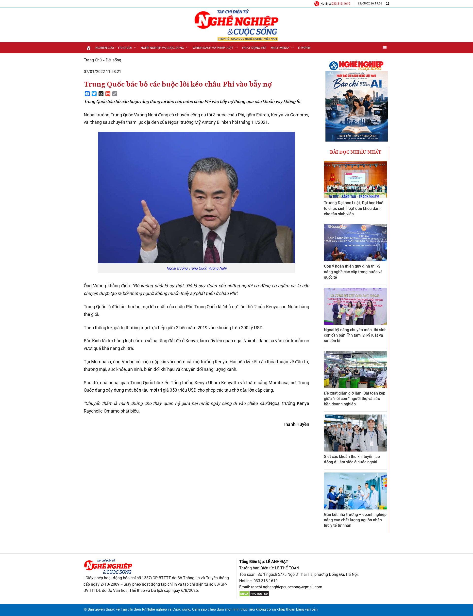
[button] (385, 47)
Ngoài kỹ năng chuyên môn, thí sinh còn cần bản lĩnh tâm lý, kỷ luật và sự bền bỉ (355, 335)
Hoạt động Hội (254, 48)
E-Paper (304, 48)
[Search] (387, 3)
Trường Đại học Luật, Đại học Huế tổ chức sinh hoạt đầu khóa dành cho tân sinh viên (353, 208)
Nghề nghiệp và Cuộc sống (162, 48)
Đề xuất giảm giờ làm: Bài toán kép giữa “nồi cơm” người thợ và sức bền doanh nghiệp (354, 399)
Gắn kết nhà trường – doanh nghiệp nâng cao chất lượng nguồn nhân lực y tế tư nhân (355, 520)
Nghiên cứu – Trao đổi (113, 48)
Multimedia (280, 48)
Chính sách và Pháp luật (213, 48)
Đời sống (113, 60)
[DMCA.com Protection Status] (254, 593)
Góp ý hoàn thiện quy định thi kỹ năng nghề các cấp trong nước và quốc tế (353, 272)
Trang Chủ (93, 60)
